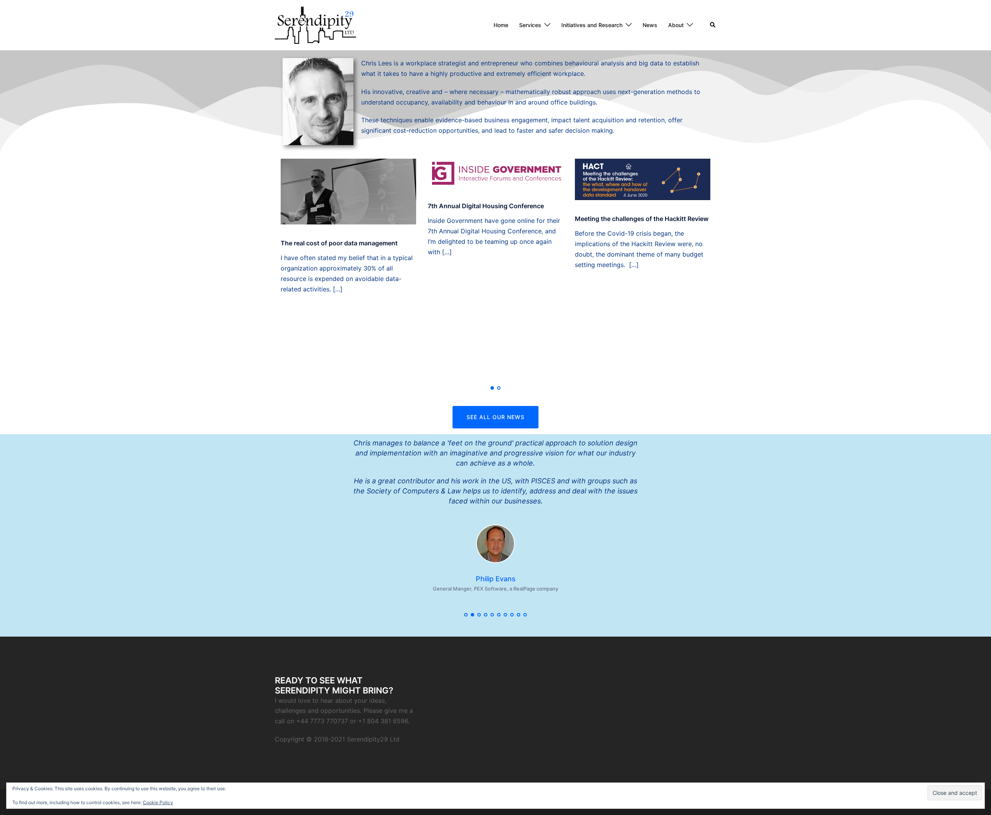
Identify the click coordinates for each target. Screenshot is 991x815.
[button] (713, 25)
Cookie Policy (158, 802)
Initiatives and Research (591, 25)
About (676, 25)
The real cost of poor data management (339, 243)
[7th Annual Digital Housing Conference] (495, 172)
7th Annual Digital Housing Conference (486, 206)
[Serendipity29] (316, 24)
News (650, 25)
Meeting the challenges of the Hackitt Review (641, 219)
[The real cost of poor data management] (348, 191)
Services (530, 25)
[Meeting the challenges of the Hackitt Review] (642, 179)
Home (501, 25)
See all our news (495, 417)
